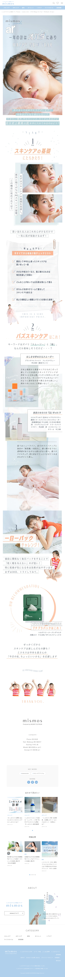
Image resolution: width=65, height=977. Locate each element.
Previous (8, 853)
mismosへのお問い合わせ (33, 957)
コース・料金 (37, 951)
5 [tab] (35, 874)
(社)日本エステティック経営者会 (32, 968)
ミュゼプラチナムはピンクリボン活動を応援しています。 (33, 965)
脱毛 (23, 7)
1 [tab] (32, 830)
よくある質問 (46, 951)
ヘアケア (39, 7)
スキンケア (7, 7)
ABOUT (22, 957)
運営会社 (58, 960)
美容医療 (59, 7)
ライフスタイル (49, 7)
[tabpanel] (15, 811)
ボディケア (16, 7)
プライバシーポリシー (47, 957)
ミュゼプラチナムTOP (26, 951)
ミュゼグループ (55, 951)
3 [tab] (32, 874)
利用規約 (57, 957)
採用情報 (58, 954)
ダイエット (31, 7)
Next (56, 853)
